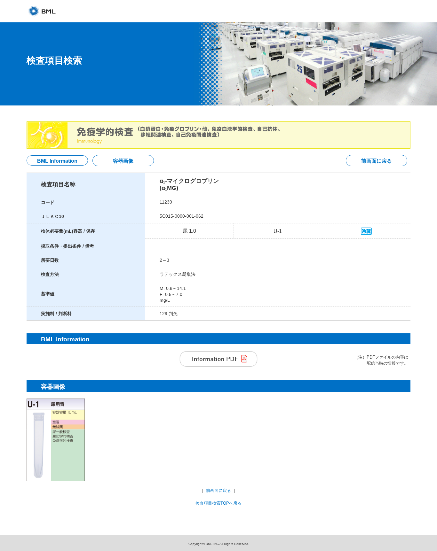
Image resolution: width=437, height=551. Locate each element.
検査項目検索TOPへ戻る (218, 503)
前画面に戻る (376, 161)
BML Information (57, 161)
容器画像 (123, 161)
